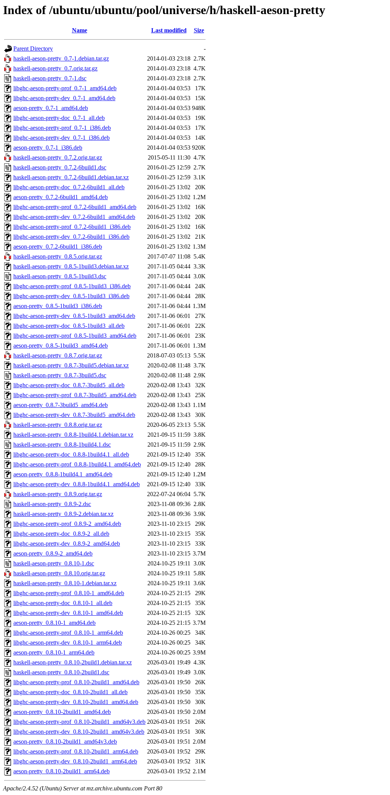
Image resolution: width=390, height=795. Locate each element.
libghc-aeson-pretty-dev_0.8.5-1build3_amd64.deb (74, 316)
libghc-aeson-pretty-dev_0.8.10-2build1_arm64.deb (75, 761)
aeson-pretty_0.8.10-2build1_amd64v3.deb (65, 741)
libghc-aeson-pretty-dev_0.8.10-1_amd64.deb (68, 613)
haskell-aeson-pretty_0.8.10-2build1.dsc (61, 672)
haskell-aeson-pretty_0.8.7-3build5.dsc (59, 375)
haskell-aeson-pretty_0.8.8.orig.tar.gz (57, 424)
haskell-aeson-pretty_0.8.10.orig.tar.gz (59, 573)
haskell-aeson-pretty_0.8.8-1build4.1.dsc (62, 444)
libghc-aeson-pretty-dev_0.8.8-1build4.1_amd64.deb (76, 484)
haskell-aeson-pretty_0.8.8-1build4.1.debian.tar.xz (73, 434)
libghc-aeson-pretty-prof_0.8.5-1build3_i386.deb (72, 286)
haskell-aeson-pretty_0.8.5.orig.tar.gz (57, 256)
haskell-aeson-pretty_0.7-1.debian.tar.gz (61, 58)
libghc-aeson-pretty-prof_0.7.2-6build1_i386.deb (72, 226)
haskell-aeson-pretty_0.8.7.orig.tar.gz (57, 355)
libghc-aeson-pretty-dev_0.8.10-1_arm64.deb (67, 642)
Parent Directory (33, 48)
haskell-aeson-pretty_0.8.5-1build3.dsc (59, 276)
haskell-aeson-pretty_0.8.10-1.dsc (53, 563)
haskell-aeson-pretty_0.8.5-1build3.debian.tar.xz (71, 266)
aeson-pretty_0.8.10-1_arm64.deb (53, 652)
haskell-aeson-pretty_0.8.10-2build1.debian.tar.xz (72, 662)
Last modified (169, 30)
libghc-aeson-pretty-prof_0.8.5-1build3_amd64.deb (74, 335)
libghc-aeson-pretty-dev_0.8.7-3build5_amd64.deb (74, 415)
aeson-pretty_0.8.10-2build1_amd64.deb (62, 712)
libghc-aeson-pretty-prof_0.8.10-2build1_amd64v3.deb (79, 721)
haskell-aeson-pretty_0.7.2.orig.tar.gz (57, 157)
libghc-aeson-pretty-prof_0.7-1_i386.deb (62, 128)
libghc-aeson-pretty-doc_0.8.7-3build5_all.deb (69, 385)
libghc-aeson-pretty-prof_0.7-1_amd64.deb (65, 88)
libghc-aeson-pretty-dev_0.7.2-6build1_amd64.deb (74, 217)
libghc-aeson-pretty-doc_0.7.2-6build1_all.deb (69, 187)
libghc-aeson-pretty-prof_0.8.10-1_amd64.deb (68, 593)
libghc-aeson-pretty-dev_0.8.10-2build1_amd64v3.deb (78, 731)
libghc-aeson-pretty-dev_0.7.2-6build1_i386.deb (71, 236)
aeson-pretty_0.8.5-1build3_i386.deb (57, 306)
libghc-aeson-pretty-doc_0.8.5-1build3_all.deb (69, 325)
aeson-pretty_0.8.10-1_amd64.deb (54, 622)
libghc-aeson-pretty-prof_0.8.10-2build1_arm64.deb (75, 751)
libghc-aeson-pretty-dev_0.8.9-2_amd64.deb (66, 543)
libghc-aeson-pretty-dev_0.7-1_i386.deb (61, 137)
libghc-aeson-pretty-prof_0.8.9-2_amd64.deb (67, 523)
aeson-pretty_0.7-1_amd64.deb (50, 108)
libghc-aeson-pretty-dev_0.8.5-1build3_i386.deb (71, 296)
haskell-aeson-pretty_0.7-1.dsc (49, 78)
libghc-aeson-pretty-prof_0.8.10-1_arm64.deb (68, 632)
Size (199, 30)
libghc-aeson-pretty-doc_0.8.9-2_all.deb (61, 533)
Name (79, 30)
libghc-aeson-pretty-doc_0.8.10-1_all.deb (62, 603)
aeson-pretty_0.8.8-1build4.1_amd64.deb (62, 474)
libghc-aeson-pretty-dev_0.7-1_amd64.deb (64, 98)
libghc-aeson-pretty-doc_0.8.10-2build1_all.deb (70, 692)
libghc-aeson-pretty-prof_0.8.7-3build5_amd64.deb (74, 395)
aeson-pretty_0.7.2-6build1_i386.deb (57, 246)
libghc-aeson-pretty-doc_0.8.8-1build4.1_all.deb (71, 454)
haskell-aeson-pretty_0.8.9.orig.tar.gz (57, 494)
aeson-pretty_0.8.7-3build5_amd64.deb (60, 405)
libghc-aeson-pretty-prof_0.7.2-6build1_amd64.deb (74, 207)
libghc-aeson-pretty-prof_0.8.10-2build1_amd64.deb (76, 682)
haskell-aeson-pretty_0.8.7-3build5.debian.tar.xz (71, 365)
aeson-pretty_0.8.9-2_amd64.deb (53, 553)
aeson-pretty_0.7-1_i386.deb (47, 147)
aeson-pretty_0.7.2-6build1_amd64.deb (60, 197)
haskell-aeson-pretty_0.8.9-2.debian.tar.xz (63, 514)
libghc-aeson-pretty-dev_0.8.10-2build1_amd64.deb (75, 702)
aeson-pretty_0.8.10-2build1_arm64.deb (61, 771)
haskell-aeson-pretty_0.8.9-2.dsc (52, 504)
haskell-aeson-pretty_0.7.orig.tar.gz (55, 68)
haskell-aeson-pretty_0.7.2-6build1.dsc (59, 167)
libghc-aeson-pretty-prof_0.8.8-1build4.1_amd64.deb (77, 464)
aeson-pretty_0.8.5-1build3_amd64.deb (60, 345)
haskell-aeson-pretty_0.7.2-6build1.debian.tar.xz (71, 177)
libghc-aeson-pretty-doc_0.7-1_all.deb (59, 118)
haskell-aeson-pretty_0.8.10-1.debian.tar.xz (65, 583)
